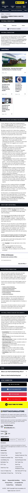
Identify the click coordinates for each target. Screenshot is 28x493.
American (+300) (21, 439)
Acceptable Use (19, 482)
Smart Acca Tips (4, 467)
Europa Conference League (18, 40)
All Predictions (5, 10)
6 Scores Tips (4, 455)
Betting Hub (19, 485)
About (4, 480)
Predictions (18, 6)
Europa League (4, 40)
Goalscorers (5, 344)
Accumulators (5, 331)
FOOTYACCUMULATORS (15, 389)
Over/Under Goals (6, 342)
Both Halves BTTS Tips (20, 470)
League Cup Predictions (7, 294)
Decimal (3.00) (13, 439)
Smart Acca (24, 7)
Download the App (5, 7)
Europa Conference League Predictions (11, 291)
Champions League (22, 39)
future (23, 25)
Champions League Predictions (9, 288)
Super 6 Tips (18, 453)
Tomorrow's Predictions (16, 10)
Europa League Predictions (8, 289)
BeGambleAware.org (8, 260)
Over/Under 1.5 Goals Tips (7, 473)
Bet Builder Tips (4, 462)
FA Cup (6, 37)
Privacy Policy (8, 482)
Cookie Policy (9, 485)
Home (2, 14)
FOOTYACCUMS (15, 394)
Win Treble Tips (19, 462)
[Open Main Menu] (26, 2)
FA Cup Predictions (6, 292)
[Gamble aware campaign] (9, 425)
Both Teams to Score (7, 339)
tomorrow (14, 25)
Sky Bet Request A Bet (20, 459)
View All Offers (22, 263)
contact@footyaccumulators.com (15, 446)
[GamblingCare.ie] (9, 427)
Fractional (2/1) (5, 439)
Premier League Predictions (8, 286)
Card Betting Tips (5, 459)
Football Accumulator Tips (7, 457)
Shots (3, 347)
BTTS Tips (3, 464)
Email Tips (17, 464)
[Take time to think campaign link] (14, 405)
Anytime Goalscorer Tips (21, 455)
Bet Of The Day (5, 336)
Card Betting (5, 352)
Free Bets (14, 209)
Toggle (5, 434)
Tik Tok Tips (18, 473)
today (4, 25)
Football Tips (12, 7)
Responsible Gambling (13, 480)
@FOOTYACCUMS (15, 384)
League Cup (13, 37)
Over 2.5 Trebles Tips (6, 470)
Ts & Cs (24, 480)
